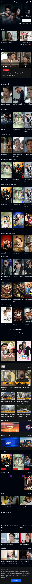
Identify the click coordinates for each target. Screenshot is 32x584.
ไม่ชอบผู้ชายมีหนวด (5, 104)
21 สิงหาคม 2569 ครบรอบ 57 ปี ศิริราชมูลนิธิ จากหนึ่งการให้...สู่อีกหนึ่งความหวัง (9, 563)
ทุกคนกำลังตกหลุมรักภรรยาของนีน (17, 155)
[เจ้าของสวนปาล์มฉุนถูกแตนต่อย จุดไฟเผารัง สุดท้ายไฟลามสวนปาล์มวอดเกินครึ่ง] (8, 409)
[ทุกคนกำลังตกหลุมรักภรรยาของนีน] (18, 145)
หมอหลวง (3, 230)
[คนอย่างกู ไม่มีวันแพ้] (18, 94)
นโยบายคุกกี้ (4, 577)
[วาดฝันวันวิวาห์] (18, 120)
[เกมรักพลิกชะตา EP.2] (18, 267)
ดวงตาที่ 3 (26, 325)
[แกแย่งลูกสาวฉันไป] (6, 145)
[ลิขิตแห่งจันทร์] (18, 220)
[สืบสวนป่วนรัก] (24, 351)
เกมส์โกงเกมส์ (16, 180)
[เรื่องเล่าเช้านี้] (10, 427)
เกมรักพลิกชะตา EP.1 (6, 276)
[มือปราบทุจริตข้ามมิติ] (6, 290)
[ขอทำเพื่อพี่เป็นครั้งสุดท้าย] (10, 36)
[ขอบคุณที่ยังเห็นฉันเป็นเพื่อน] (10, 500)
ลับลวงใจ (15, 325)
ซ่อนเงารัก (3, 325)
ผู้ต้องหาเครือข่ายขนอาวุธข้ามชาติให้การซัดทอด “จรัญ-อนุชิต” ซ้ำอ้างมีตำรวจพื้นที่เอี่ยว (23, 416)
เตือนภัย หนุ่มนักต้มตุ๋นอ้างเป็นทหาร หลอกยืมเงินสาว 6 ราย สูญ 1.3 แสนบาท (15, 388)
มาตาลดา (26, 253)
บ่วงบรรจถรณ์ (27, 230)
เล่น (27, 20)
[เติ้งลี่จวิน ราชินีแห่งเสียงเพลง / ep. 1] (6, 483)
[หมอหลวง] (6, 220)
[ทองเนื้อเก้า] (6, 243)
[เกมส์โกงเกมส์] (18, 170)
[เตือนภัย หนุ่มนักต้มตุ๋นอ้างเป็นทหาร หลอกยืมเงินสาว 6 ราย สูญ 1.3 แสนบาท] (16, 378)
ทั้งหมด (29, 368)
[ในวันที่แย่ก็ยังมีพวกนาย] (10, 538)
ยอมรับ (15, 580)
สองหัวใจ (3, 129)
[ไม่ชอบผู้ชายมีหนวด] (6, 94)
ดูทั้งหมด (12, 75)
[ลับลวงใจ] (18, 315)
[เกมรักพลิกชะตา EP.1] (6, 267)
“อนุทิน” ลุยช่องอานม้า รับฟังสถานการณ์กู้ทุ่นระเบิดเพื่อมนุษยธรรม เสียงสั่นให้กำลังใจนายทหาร (23, 402)
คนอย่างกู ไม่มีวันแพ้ (17, 104)
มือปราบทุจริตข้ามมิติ (6, 300)
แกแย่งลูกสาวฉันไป (5, 154)
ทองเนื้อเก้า (3, 253)
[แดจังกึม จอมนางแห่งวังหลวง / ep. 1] (18, 483)
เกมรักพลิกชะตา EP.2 (18, 276)
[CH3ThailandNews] (10, 442)
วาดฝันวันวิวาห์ (16, 129)
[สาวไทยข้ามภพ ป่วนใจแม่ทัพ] (18, 290)
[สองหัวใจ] (6, 120)
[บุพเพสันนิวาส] (18, 243)
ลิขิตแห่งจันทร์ (16, 230)
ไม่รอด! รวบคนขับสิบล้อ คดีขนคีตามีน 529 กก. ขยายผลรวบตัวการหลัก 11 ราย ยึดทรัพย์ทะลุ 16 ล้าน (8, 402)
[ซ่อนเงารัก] (6, 315)
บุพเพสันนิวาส (16, 253)
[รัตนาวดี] (8, 351)
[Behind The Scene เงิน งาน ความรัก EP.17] (10, 519)
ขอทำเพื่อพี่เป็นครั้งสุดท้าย (7, 43)
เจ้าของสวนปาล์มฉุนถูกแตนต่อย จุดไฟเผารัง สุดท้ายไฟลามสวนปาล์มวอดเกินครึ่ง (8, 416)
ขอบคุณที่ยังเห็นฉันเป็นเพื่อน (7, 507)
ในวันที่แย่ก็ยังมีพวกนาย (7, 545)
